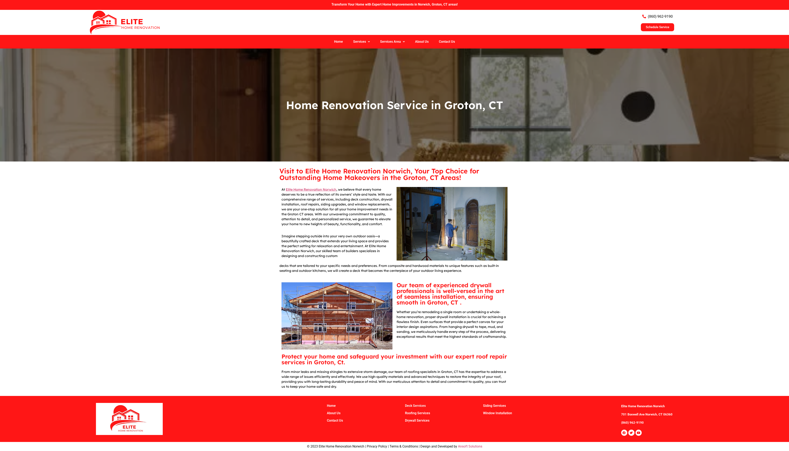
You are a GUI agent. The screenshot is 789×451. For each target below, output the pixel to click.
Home (338, 42)
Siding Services (494, 406)
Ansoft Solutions (470, 446)
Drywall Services (417, 420)
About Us (422, 42)
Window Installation (497, 413)
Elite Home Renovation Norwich (311, 189)
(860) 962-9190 (632, 422)
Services (359, 42)
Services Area (390, 42)
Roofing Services (417, 413)
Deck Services (415, 406)
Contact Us (447, 42)
